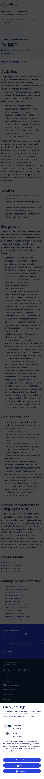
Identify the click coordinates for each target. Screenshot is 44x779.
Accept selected (22, 760)
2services (17, 728)
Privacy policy (30, 716)
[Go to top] (41, 776)
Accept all (22, 771)
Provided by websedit (22, 776)
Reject (22, 765)
